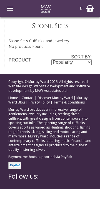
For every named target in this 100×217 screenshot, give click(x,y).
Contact (28, 97)
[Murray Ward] (45, 9)
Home (13, 97)
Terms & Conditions (69, 102)
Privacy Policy (39, 102)
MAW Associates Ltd (51, 90)
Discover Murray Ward (55, 97)
